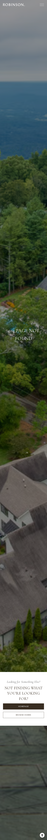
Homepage (23, 706)
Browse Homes (23, 715)
